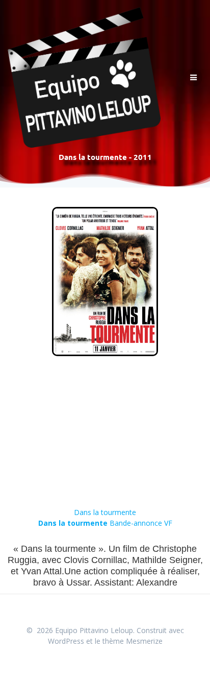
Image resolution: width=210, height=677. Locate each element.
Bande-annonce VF (105, 523)
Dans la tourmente (105, 512)
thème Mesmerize (132, 641)
